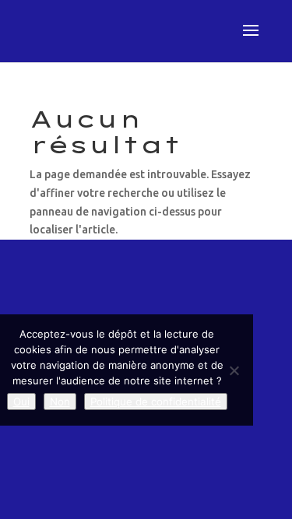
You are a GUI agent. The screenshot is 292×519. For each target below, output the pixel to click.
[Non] (233, 370)
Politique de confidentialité (155, 401)
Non (60, 401)
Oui (21, 401)
